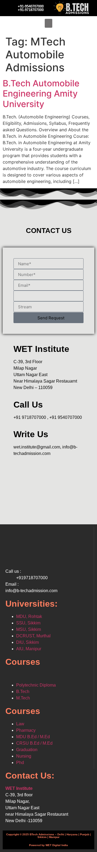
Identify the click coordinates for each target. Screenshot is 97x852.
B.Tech (22, 691)
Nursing (23, 756)
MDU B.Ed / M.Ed (33, 736)
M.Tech (23, 698)
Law (20, 724)
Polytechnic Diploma (36, 685)
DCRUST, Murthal (33, 636)
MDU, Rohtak (29, 616)
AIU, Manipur (28, 648)
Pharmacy (26, 730)
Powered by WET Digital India (48, 845)
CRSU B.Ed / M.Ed (34, 743)
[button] (48, 23)
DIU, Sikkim (27, 642)
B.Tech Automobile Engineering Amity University (41, 93)
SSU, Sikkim (28, 623)
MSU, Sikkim (28, 629)
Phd (20, 762)
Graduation (26, 749)
